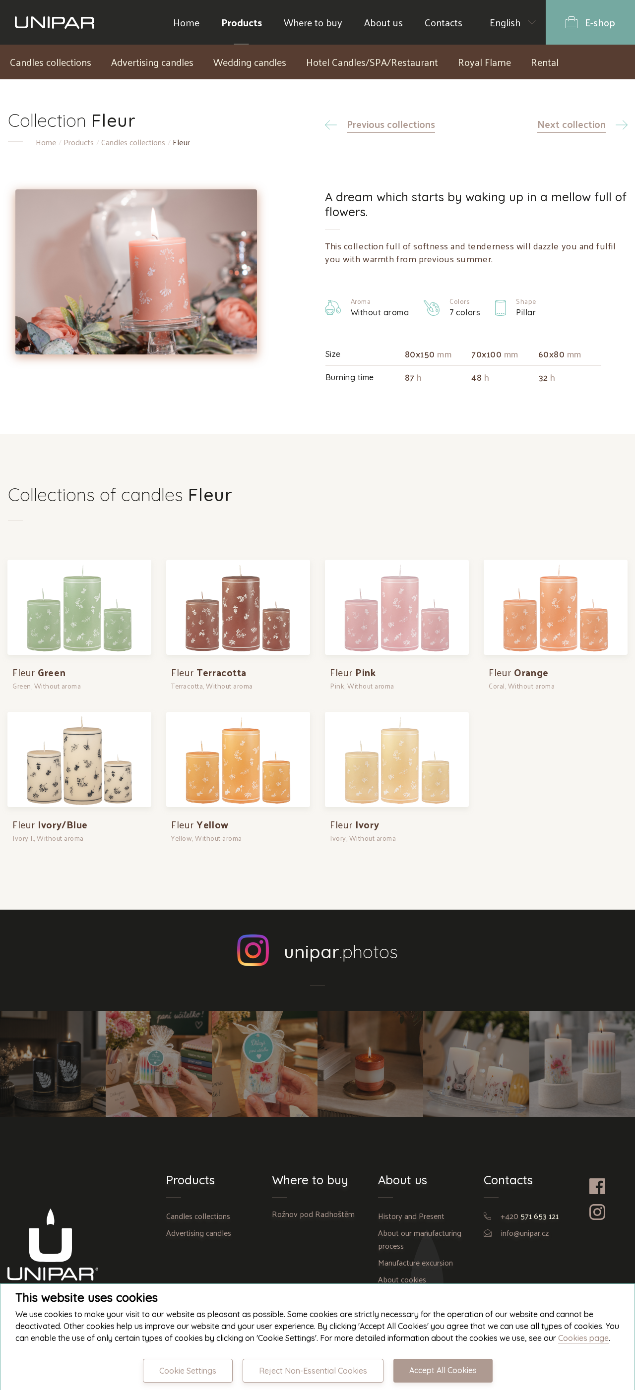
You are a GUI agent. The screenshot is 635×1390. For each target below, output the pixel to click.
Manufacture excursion (415, 1262)
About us (383, 22)
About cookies (402, 1279)
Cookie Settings (187, 1371)
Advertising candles (152, 62)
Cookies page (583, 1338)
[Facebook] (608, 1186)
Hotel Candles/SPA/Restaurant (372, 62)
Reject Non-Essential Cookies (313, 1371)
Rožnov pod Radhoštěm (313, 1214)
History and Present (411, 1216)
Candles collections (50, 62)
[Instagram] (608, 1212)
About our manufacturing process (419, 1239)
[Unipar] (54, 22)
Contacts (443, 22)
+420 (530, 1216)
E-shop (600, 22)
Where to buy (313, 22)
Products (241, 22)
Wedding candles (249, 62)
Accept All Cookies (443, 1370)
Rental (545, 62)
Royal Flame (484, 62)
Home (186, 22)
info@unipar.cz (525, 1232)
